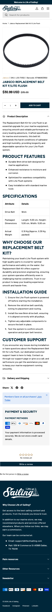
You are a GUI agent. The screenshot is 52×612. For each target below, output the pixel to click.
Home (5, 23)
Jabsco (6, 77)
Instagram (16, 606)
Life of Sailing (13, 601)
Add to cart (35, 105)
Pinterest (25, 606)
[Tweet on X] (11, 387)
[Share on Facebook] (16, 387)
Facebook (6, 606)
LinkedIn (35, 606)
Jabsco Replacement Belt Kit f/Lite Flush (25, 23)
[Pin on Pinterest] (21, 387)
